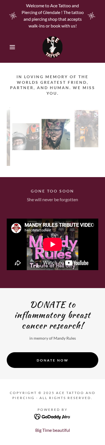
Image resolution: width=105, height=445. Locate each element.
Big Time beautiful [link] (52, 430)
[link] (52, 47)
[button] (8, 47)
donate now (53, 360)
